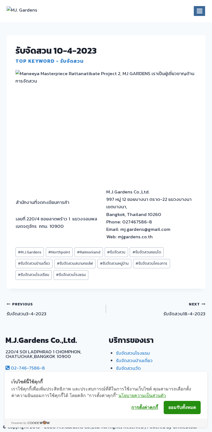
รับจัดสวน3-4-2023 (26, 309)
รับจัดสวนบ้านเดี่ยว (34, 263)
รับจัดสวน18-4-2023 (184, 309)
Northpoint (59, 252)
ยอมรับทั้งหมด (182, 407)
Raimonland (88, 252)
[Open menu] (199, 11)
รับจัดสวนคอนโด (146, 252)
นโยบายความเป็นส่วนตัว (142, 395)
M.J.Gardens (29, 252)
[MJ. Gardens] (29, 11)
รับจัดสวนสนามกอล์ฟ (75, 263)
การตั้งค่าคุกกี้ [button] (144, 407)
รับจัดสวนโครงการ (151, 263)
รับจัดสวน (116, 252)
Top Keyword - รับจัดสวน (49, 61)
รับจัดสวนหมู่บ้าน (114, 263)
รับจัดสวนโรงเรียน (33, 274)
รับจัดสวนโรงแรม (71, 274)
